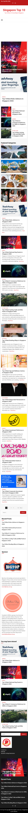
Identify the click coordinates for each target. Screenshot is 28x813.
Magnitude (25, 809)
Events (4, 67)
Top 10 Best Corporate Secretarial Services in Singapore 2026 (14, 481)
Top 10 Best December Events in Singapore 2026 (14, 450)
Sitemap (3, 751)
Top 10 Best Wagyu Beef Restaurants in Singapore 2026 (14, 389)
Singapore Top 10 (14, 10)
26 (18, 507)
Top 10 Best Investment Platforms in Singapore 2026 (14, 420)
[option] (14, 57)
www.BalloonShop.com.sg (8, 634)
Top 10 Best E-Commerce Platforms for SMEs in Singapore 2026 (6, 122)
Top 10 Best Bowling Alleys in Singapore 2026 (14, 330)
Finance (4, 96)
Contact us (3, 749)
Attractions (15, 130)
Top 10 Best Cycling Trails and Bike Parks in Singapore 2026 (6, 133)
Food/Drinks (5, 397)
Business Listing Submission (8, 753)
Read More (21, 261)
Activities (4, 338)
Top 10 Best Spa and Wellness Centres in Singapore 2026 (14, 360)
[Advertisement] (14, 32)
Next (21, 507)
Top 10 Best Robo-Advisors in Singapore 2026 (14, 83)
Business (4, 279)
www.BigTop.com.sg (7, 586)
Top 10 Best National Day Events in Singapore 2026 (14, 57)
